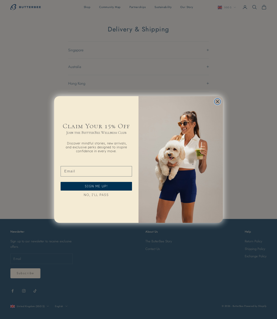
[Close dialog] (217, 101)
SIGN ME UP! (96, 186)
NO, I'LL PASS (96, 195)
